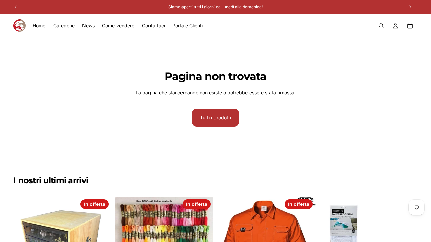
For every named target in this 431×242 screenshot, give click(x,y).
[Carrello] (410, 25)
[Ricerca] (381, 25)
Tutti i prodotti (215, 117)
